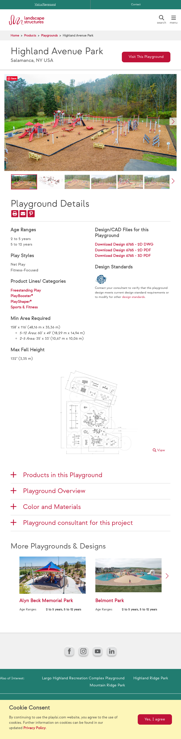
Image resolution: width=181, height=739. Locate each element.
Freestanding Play (26, 290)
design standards (133, 297)
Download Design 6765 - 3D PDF (123, 255)
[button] (173, 121)
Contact (136, 4)
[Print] (14, 213)
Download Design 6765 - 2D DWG (124, 244)
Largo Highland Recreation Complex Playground (83, 678)
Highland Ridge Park (150, 678)
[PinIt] (31, 213)
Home (15, 35)
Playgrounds (49, 35)
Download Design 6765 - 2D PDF (123, 250)
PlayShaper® (21, 301)
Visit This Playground (146, 57)
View (160, 450)
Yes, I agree (155, 719)
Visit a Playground (45, 4)
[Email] (22, 213)
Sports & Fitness (24, 307)
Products (30, 35)
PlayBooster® (22, 296)
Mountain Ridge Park (107, 685)
